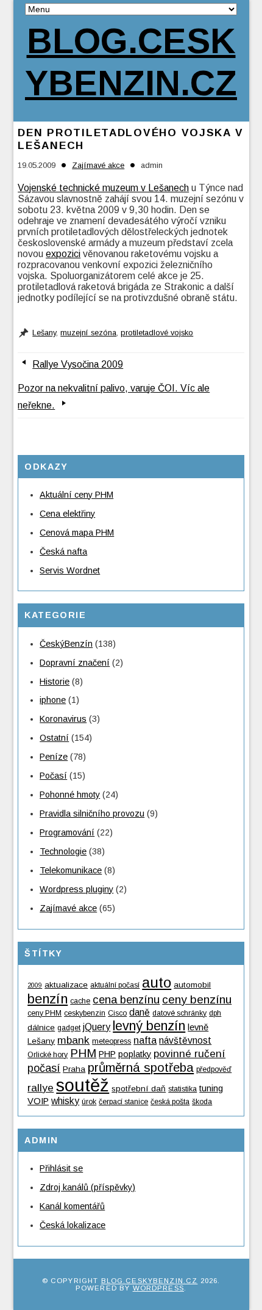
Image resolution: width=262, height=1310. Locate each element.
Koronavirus (63, 719)
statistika (182, 1089)
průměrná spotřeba (141, 1067)
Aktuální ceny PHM (76, 495)
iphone (53, 700)
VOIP (38, 1101)
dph (215, 1013)
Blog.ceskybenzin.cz (131, 62)
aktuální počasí (115, 985)
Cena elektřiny (67, 514)
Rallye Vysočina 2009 (77, 364)
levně (198, 1027)
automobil (192, 984)
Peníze (54, 757)
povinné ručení (189, 1053)
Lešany (44, 333)
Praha (74, 1069)
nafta (145, 1040)
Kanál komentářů (72, 1206)
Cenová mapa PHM (77, 532)
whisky (65, 1101)
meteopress (111, 1041)
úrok (89, 1101)
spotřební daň (139, 1088)
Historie (54, 681)
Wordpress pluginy (76, 889)
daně (139, 1012)
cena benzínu (126, 999)
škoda (202, 1101)
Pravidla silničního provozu (92, 813)
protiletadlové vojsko (157, 333)
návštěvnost (185, 1040)
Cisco (117, 1013)
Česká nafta (63, 551)
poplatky (134, 1054)
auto (156, 982)
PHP (107, 1054)
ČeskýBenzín (66, 644)
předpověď (214, 1069)
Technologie (63, 851)
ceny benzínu (197, 999)
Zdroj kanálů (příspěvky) (87, 1187)
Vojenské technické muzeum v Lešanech (103, 188)
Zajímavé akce (98, 165)
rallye (40, 1088)
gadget (68, 1028)
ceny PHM (44, 1013)
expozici (63, 254)
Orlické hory (47, 1054)
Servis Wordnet (70, 570)
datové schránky (179, 1013)
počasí (43, 1068)
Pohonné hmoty (70, 794)
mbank (73, 1040)
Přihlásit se (61, 1168)
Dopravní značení (75, 663)
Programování (67, 832)
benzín (47, 998)
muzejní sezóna (88, 333)
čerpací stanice (123, 1101)
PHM (83, 1053)
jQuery (96, 1027)
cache (80, 1001)
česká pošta (169, 1101)
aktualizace (66, 984)
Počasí (53, 776)
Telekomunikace (71, 870)
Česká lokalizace (72, 1225)
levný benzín (149, 1025)
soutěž (82, 1085)
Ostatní (54, 738)
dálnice (41, 1027)
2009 (34, 985)
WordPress (158, 1288)
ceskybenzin (84, 1013)
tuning (211, 1088)
